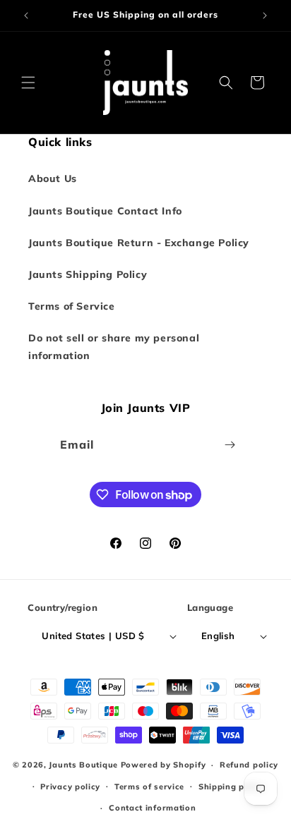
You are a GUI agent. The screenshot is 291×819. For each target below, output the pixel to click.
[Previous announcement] (26, 15)
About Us (52, 178)
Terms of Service (71, 306)
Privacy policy (70, 786)
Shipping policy (231, 786)
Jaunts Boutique (84, 765)
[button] (28, 82)
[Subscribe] (230, 445)
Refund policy (249, 765)
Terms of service (149, 786)
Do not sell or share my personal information (113, 347)
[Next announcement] (264, 15)
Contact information (152, 808)
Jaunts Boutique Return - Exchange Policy (138, 242)
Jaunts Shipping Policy (87, 274)
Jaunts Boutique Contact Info (105, 211)
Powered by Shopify (163, 765)
